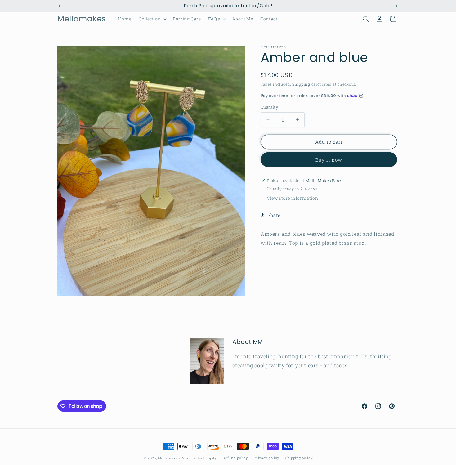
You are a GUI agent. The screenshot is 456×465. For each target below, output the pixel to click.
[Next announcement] (396, 6)
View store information (292, 198)
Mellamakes (169, 458)
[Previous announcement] (59, 6)
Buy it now (328, 159)
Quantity (269, 107)
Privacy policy (266, 457)
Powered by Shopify (199, 458)
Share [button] (274, 215)
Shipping (301, 84)
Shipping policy (299, 457)
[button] (152, 18)
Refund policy (235, 457)
